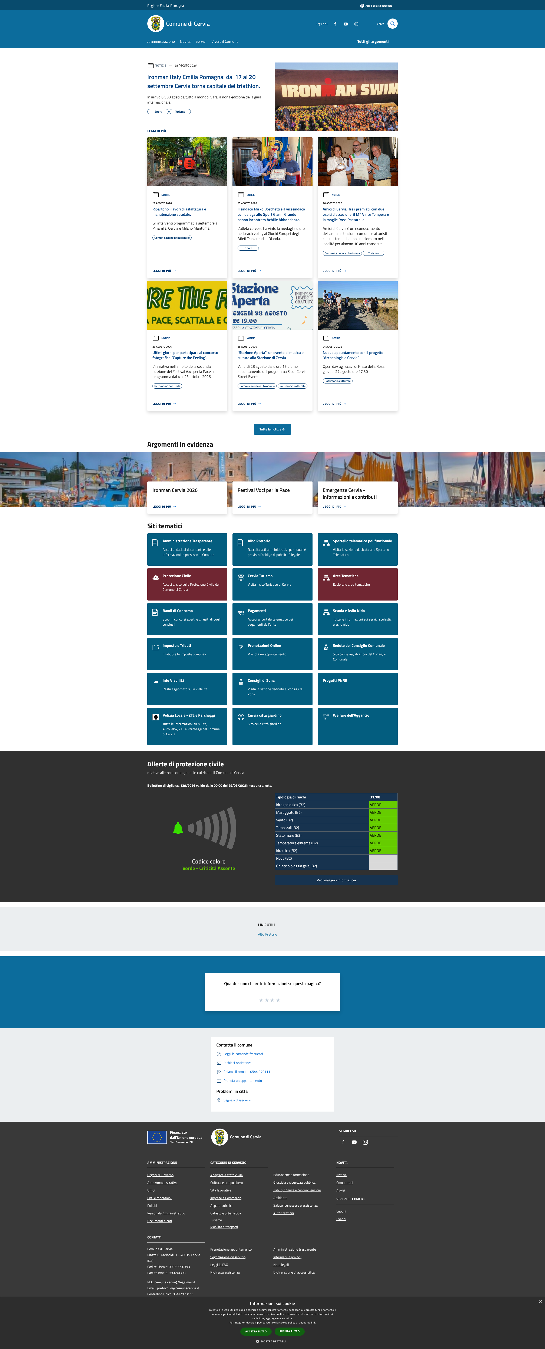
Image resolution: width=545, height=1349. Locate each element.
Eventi (341, 1218)
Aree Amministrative (162, 1182)
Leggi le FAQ (219, 1264)
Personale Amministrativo (166, 1213)
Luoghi (341, 1211)
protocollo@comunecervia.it (178, 1288)
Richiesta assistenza (225, 1272)
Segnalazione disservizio (227, 1257)
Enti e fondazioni (159, 1197)
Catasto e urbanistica (225, 1213)
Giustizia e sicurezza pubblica (294, 1182)
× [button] (540, 1302)
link (313, 1322)
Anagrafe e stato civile (226, 1174)
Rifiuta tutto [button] (290, 1331)
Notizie (160, 65)
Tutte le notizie (270, 429)
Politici (152, 1205)
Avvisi (340, 1190)
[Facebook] (333, 23)
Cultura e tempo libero (226, 1182)
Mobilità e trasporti (224, 1226)
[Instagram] (354, 23)
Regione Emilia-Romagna (165, 5)
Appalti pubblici (221, 1205)
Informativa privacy (287, 1257)
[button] (272, 1341)
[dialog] (272, 1323)
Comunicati (344, 1182)
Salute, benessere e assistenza (295, 1205)
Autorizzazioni (283, 1213)
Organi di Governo (160, 1174)
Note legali (281, 1264)
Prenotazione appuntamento (231, 1249)
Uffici (151, 1190)
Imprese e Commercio (225, 1197)
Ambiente (280, 1197)
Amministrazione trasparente (294, 1249)
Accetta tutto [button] (256, 1331)
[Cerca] (392, 23)
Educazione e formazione (291, 1174)
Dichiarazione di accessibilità (294, 1272)
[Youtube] (344, 23)
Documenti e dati (159, 1220)
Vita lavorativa (220, 1190)
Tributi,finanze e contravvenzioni (297, 1190)
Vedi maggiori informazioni (336, 880)
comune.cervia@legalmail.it (175, 1282)
